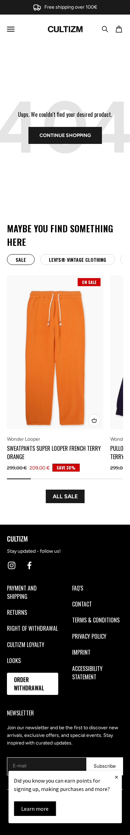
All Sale (65, 496)
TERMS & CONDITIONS (96, 620)
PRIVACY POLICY (89, 636)
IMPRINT (81, 652)
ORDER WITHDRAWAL (29, 683)
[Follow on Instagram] (11, 565)
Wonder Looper (23, 439)
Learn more (35, 808)
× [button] (116, 777)
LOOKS (14, 660)
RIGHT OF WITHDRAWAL (32, 628)
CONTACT (82, 604)
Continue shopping (65, 135)
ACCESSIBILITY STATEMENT (87, 672)
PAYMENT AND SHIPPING (22, 592)
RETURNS (17, 612)
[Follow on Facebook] (29, 565)
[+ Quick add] (94, 420)
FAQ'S (77, 588)
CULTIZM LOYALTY (25, 644)
